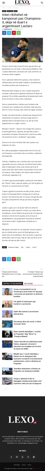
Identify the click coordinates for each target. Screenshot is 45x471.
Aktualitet (16, 8)
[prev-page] (3, 389)
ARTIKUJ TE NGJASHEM (12, 284)
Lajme (9, 8)
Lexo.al (34, 247)
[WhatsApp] (19, 33)
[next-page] (6, 389)
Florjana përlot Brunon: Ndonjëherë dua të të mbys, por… (11, 274)
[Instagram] (17, 457)
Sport (15, 11)
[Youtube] (34, 457)
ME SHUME (28, 284)
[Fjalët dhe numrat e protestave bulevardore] (7, 314)
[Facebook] (4, 33)
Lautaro (28, 247)
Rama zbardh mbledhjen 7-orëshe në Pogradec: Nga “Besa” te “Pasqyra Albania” (27, 334)
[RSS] (22, 457)
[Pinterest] (14, 33)
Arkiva (29, 465)
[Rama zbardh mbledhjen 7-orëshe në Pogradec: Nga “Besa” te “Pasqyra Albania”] (7, 334)
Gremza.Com (37, 468)
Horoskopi (17, 465)
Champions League (13, 247)
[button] (3, 3)
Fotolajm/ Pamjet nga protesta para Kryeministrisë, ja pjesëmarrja (33, 274)
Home (4, 8)
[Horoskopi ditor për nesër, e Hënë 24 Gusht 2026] (7, 324)
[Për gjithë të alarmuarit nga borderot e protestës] (7, 304)
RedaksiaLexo (8, 29)
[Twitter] (9, 33)
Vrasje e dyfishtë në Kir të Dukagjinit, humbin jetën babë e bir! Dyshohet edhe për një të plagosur (28, 381)
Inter (22, 247)
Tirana (24, 465)
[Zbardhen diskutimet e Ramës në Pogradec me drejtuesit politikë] (7, 371)
